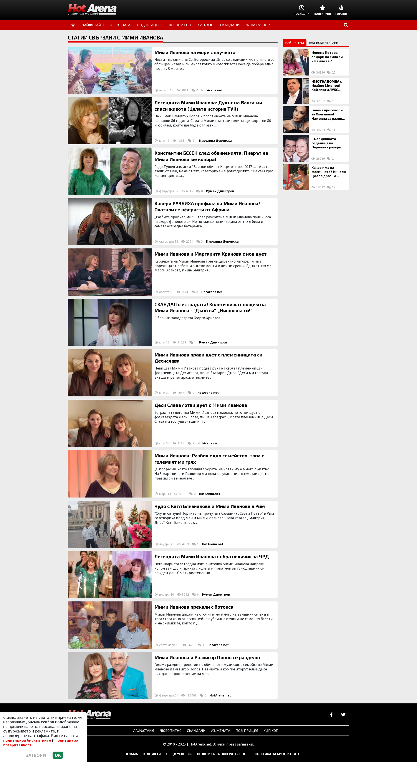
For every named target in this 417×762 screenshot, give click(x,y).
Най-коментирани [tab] (323, 42)
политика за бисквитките (27, 740)
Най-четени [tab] (294, 42)
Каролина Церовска (215, 140)
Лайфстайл (143, 730)
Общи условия (179, 754)
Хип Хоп (271, 730)
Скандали (196, 730)
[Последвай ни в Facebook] (331, 715)
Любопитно (171, 730)
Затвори (36, 755)
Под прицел (247, 730)
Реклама (130, 754)
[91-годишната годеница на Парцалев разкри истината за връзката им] (296, 148)
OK (58, 755)
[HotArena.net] (89, 715)
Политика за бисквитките (276, 754)
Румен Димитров (220, 191)
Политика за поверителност (222, 754)
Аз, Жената (220, 730)
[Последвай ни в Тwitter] (343, 715)
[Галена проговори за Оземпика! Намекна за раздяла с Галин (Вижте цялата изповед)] (296, 119)
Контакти (152, 754)
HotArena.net (212, 90)
